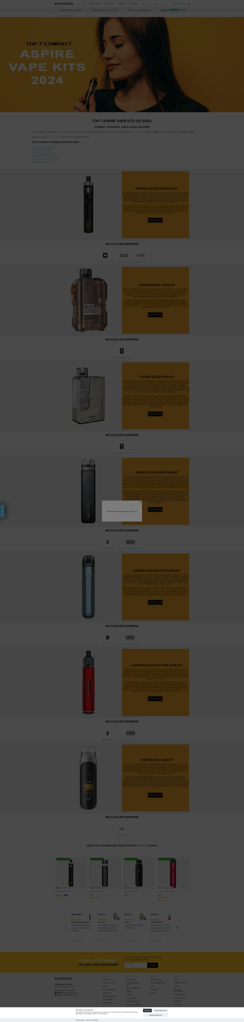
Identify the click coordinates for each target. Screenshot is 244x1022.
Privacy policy (80, 1020)
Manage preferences (155, 1015)
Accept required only (160, 1010)
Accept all (147, 1010)
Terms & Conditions (91, 1020)
